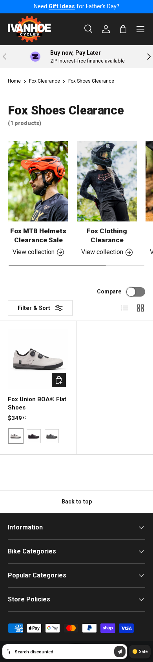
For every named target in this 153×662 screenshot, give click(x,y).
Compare (109, 291)
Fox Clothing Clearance (107, 235)
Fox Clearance (44, 81)
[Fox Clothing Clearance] (107, 181)
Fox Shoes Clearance (91, 81)
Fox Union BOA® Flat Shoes (37, 403)
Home (14, 81)
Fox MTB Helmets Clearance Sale (38, 235)
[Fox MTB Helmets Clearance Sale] (38, 181)
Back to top (77, 501)
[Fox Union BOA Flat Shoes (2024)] (38, 359)
